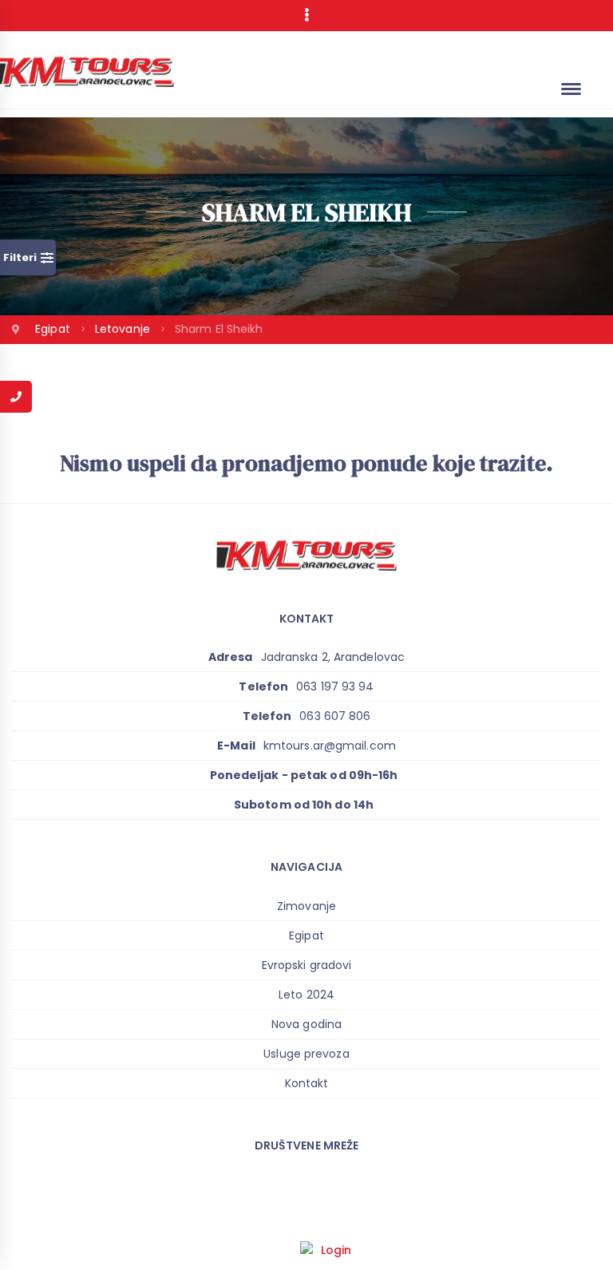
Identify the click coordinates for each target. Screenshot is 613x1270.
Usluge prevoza (306, 1054)
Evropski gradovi (307, 965)
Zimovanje (306, 906)
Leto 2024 (306, 995)
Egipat (54, 329)
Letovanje (124, 329)
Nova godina (306, 1024)
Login (336, 1250)
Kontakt (307, 1083)
